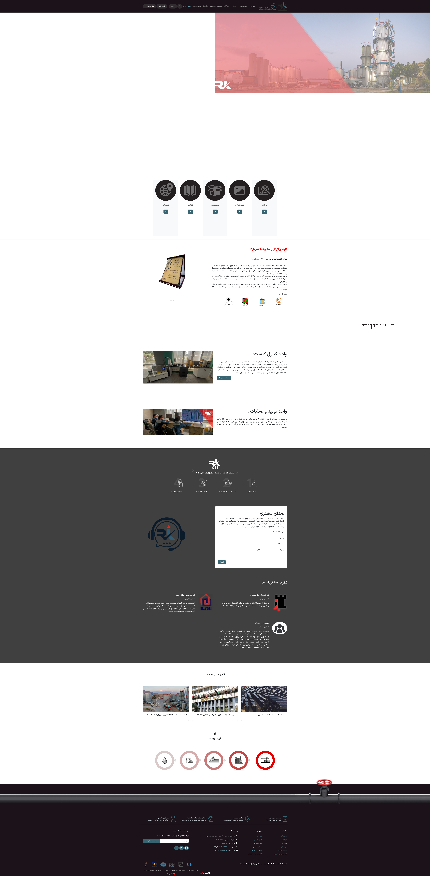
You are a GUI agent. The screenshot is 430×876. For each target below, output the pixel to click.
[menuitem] (252, 6)
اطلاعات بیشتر (224, 378)
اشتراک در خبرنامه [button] (151, 841)
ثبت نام (162, 6)
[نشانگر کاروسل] (219, 171)
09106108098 (220, 840)
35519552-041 (225, 847)
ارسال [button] (222, 562)
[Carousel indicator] (207, 171)
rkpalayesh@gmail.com (223, 850)
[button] (179, 6)
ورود (172, 6)
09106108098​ (226, 843)
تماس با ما (187, 6)
